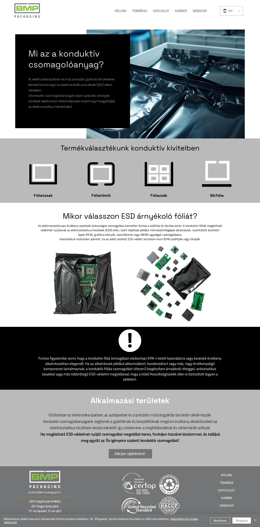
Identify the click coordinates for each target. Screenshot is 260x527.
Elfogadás (242, 520)
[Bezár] (255, 520)
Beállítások (220, 520)
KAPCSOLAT (226, 490)
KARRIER (226, 498)
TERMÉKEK (227, 483)
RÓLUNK (226, 475)
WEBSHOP (227, 505)
